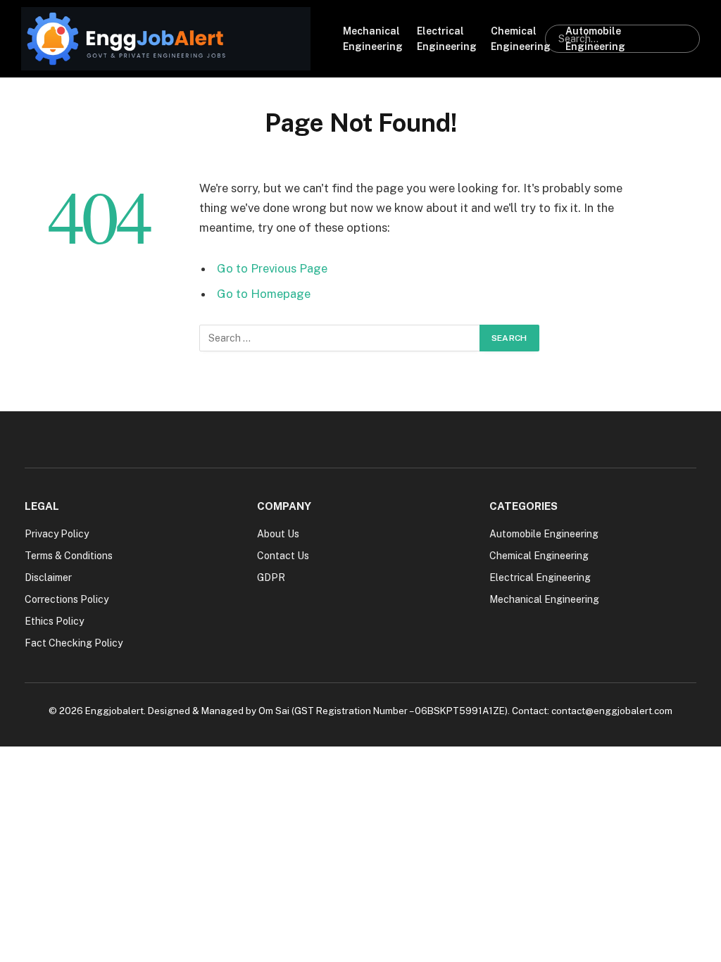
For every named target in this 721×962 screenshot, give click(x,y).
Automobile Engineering (595, 38)
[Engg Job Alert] (166, 38)
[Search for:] (340, 338)
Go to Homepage (264, 294)
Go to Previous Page (272, 268)
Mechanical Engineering (373, 38)
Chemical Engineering (521, 38)
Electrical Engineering (447, 38)
